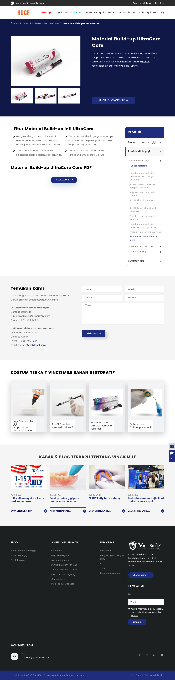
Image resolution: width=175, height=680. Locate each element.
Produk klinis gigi (32, 23)
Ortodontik (56, 550)
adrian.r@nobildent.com (32, 345)
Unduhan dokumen (110, 573)
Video (103, 568)
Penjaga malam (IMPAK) (64, 565)
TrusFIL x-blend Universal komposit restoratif (142, 186)
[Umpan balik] (172, 453)
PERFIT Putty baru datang (104, 498)
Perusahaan (127, 13)
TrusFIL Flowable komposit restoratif (143, 202)
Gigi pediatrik (58, 579)
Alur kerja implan (60, 560)
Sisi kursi (76, 13)
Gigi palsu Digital (60, 555)
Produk (134, 132)
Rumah (18, 23)
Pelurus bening (138, 251)
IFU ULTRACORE (64, 179)
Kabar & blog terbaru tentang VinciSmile (87, 457)
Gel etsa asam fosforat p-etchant (143, 218)
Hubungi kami (147, 13)
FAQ (102, 563)
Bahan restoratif (52, 23)
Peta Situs (136, 675)
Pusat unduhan (142, 3)
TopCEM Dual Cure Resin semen (142, 194)
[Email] (172, 446)
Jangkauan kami (22, 645)
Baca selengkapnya (29, 511)
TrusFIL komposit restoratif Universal (143, 210)
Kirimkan (94, 333)
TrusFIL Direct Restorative (64, 569)
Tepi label (61, 13)
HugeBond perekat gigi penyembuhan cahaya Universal (142, 176)
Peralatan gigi (95, 13)
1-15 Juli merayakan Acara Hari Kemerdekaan (27, 500)
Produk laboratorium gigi (142, 142)
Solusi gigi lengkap (64, 542)
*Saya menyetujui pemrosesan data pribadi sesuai (147, 612)
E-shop (46, 13)
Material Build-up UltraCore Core (81, 23)
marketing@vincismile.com (27, 3)
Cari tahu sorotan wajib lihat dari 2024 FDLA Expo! (146, 500)
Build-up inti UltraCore (62, 584)
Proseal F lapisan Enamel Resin (145, 232)
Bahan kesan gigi (140, 160)
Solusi (111, 13)
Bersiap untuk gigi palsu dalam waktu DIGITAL (65, 500)
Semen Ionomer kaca (142, 246)
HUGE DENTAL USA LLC (34, 675)
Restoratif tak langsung (63, 574)
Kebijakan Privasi (153, 675)
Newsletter (105, 550)
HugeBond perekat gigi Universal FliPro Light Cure (143, 225)
